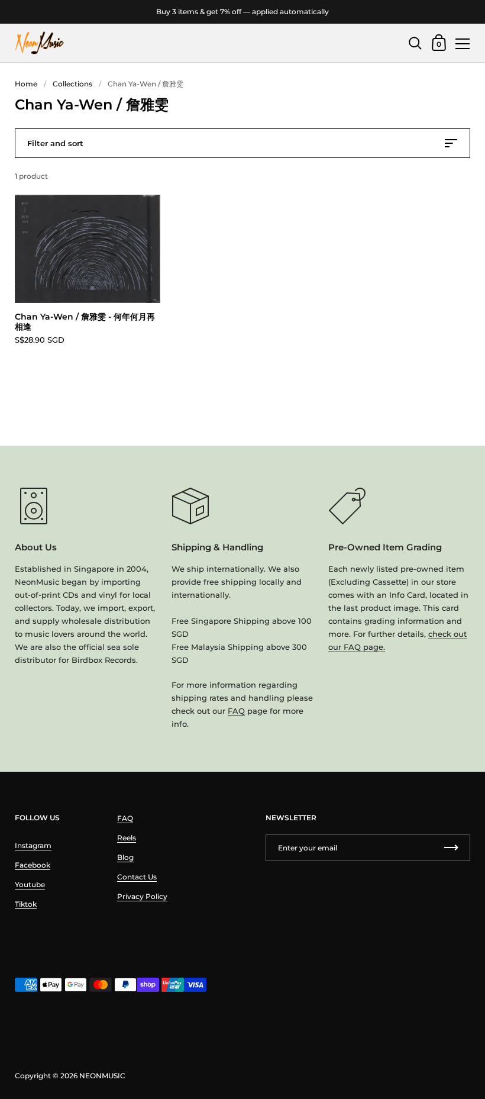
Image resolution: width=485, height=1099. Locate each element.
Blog (125, 857)
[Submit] (451, 847)
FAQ (236, 711)
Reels (126, 837)
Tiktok (26, 904)
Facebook (32, 864)
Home (26, 83)
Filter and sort (55, 143)
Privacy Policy (142, 896)
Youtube (30, 884)
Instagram (33, 845)
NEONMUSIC (102, 1075)
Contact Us (137, 876)
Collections (72, 83)
